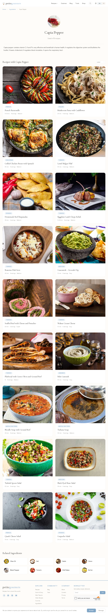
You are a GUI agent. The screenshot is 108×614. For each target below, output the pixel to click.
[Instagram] (4, 595)
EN (99, 3)
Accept (91, 610)
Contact (64, 592)
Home (4, 9)
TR (103, 3)
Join (102, 592)
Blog (71, 3)
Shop (84, 3)
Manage (101, 610)
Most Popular (39, 595)
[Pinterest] (12, 595)
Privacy (64, 595)
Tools (77, 3)
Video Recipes (39, 598)
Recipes (54, 3)
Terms (63, 598)
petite (13, 3)
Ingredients (12, 9)
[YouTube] (16, 595)
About (63, 589)
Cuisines (64, 3)
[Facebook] (8, 595)
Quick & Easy (39, 592)
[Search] (90, 3)
